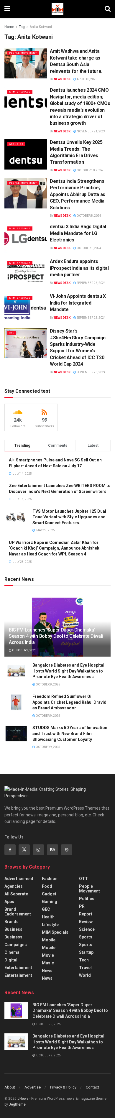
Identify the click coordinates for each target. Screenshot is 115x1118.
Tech (84, 960)
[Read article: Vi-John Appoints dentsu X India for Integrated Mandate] (25, 308)
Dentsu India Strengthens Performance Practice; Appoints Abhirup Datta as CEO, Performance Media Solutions (77, 194)
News (47, 970)
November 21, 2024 (91, 131)
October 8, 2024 (88, 215)
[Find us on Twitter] (24, 849)
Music (48, 963)
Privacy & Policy (63, 1087)
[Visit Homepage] (57, 9)
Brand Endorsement (17, 911)
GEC (11, 332)
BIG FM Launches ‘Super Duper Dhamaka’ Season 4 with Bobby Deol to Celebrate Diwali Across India (56, 636)
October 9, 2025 (24, 650)
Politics (86, 898)
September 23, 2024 (91, 317)
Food (47, 886)
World (85, 975)
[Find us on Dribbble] (66, 849)
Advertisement (18, 878)
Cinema (11, 952)
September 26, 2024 (91, 283)
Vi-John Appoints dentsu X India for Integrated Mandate (78, 302)
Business (13, 929)
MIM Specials (20, 92)
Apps (9, 901)
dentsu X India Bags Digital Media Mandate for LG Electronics (78, 233)
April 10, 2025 (86, 79)
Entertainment (18, 967)
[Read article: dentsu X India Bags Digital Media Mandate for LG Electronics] (25, 238)
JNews (23, 1098)
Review (86, 921)
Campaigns (15, 944)
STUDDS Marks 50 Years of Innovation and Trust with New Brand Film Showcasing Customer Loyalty (69, 733)
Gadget (49, 894)
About (9, 1087)
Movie (48, 955)
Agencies (16, 144)
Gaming (49, 901)
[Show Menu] (7, 9)
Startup (86, 952)
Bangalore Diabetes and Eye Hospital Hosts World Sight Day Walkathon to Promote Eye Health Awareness (68, 671)
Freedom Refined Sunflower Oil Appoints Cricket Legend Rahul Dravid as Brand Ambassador (69, 702)
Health (48, 917)
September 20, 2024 (91, 372)
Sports (85, 937)
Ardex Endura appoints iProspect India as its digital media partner (79, 268)
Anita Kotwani (40, 27)
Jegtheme (17, 1104)
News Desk (62, 79)
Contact (92, 1087)
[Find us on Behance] (52, 849)
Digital (10, 960)
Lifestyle (50, 924)
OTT (83, 878)
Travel (85, 967)
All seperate (16, 894)
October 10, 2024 (89, 170)
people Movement (23, 53)
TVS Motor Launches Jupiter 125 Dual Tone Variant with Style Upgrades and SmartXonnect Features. (69, 517)
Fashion (50, 878)
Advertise (32, 1087)
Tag (22, 27)
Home (9, 27)
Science (87, 929)
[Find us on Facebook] (10, 849)
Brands (11, 921)
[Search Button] (108, 9)
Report (85, 914)
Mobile (48, 940)
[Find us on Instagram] (38, 849)
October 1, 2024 (88, 248)
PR (82, 906)
